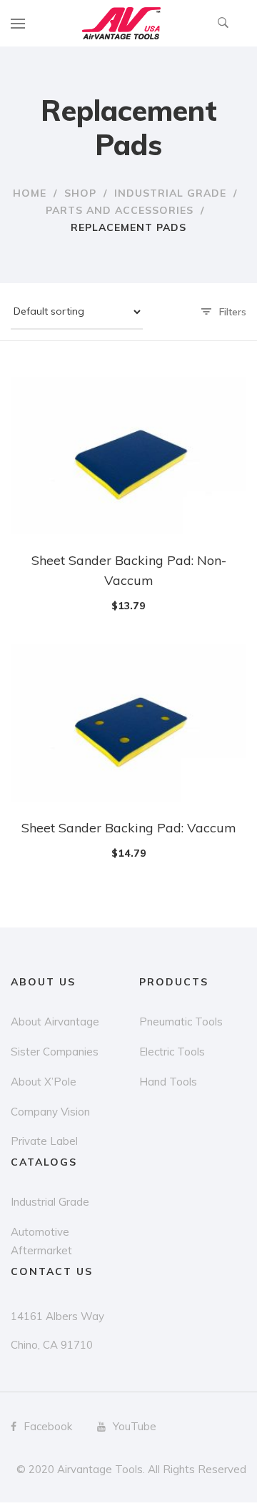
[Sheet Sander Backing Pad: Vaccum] (128, 723)
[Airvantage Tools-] (121, 23)
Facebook (48, 1426)
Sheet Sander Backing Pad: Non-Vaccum (128, 570)
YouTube (134, 1426)
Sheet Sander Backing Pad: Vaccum (128, 828)
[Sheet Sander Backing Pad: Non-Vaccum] (128, 455)
